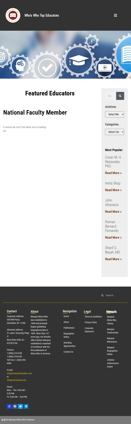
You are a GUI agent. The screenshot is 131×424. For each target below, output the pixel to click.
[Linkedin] (26, 406)
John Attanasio (112, 202)
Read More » (113, 173)
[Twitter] (20, 406)
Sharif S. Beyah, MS (112, 250)
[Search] (120, 96)
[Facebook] (14, 406)
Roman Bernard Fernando (111, 226)
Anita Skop (112, 183)
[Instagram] (9, 406)
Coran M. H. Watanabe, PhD (113, 161)
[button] (115, 15)
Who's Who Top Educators (41, 15)
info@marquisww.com (16, 380)
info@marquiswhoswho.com (19, 373)
